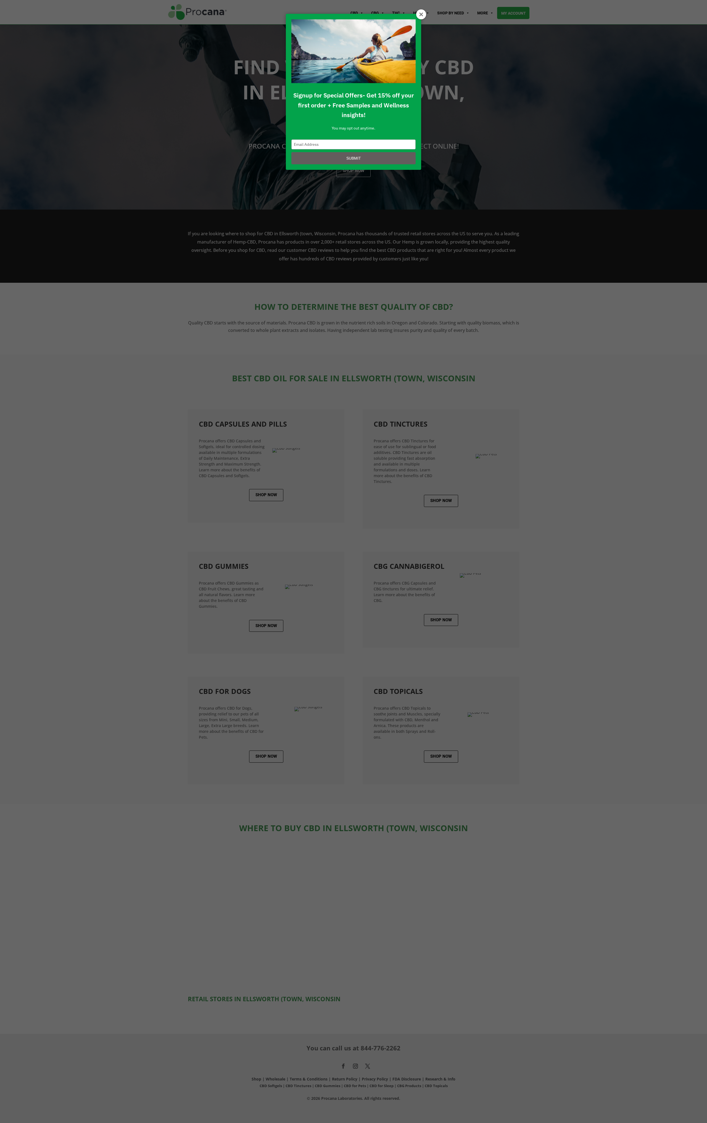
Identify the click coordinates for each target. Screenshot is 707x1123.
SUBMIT (353, 158)
